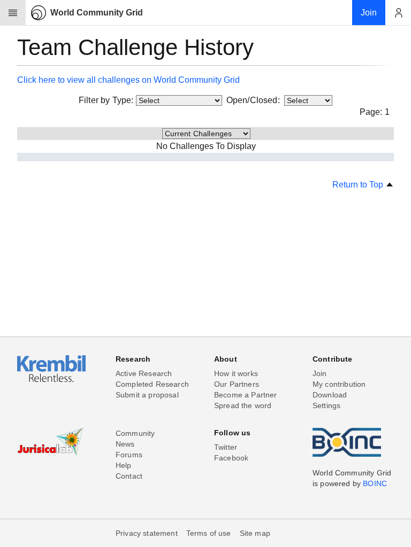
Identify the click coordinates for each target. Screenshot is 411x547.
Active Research (144, 373)
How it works (236, 373)
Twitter (225, 447)
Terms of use (208, 533)
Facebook (231, 458)
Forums (129, 454)
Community (135, 433)
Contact (129, 476)
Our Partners (236, 384)
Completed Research (152, 384)
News (125, 444)
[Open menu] (13, 13)
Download (330, 394)
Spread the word (242, 405)
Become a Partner (245, 394)
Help (124, 465)
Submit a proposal (147, 394)
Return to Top (358, 184)
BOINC (375, 483)
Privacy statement (147, 533)
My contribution (339, 384)
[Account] (398, 13)
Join (320, 373)
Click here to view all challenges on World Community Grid (128, 79)
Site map (255, 533)
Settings (326, 405)
